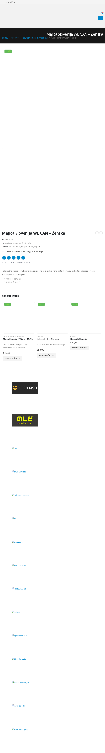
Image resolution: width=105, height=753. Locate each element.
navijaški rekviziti (27, 247)
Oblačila (28, 243)
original (37, 247)
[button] (98, 13)
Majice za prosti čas (17, 243)
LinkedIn (14, 258)
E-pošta (23, 258)
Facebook (4, 258)
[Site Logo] (9, 16)
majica (18, 247)
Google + (18, 258)
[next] (101, 233)
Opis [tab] (4, 262)
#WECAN (12, 247)
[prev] (97, 233)
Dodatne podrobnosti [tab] (21, 262)
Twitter (9, 258)
